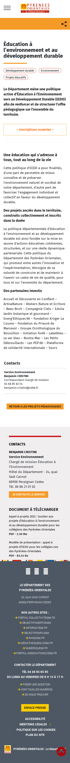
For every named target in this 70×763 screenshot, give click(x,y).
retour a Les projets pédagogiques (35, 406)
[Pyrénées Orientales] (35, 8)
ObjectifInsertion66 (36, 622)
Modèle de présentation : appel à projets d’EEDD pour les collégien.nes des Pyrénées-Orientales (33, 547)
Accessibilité (35, 719)
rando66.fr (37, 638)
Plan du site (35, 735)
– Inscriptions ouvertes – (35, 130)
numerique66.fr (36, 648)
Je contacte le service (28, 494)
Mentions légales (33, 724)
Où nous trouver (36, 694)
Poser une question (36, 684)
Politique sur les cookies (36, 730)
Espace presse (35, 708)
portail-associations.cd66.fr (36, 653)
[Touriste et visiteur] (63, 23)
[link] (61, 749)
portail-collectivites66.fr (36, 617)
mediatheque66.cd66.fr (36, 643)
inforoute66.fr (36, 627)
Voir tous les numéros (36, 689)
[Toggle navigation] (7, 7)
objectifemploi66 (36, 632)
